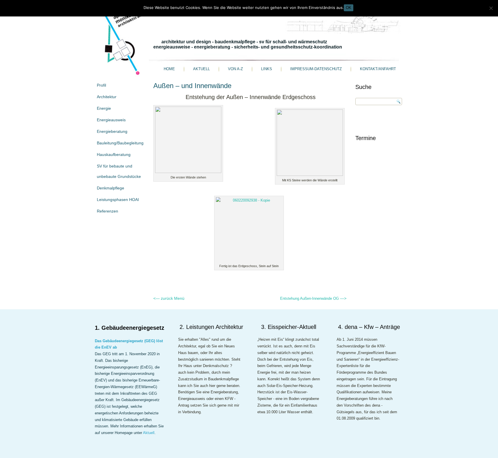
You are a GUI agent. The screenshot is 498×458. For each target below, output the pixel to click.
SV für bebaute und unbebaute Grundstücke (119, 171)
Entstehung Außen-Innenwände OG (313, 298)
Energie (104, 108)
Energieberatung (112, 131)
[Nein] (491, 8)
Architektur (106, 96)
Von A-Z (235, 69)
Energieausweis (111, 120)
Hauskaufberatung (114, 154)
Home (169, 69)
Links (266, 69)
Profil (101, 85)
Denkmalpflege (110, 188)
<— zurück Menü (168, 298)
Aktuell (201, 69)
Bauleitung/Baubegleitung (120, 143)
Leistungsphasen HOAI (118, 199)
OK (348, 7)
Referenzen (107, 211)
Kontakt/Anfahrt (378, 69)
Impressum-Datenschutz (316, 69)
